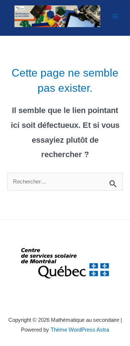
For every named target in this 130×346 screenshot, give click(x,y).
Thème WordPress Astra (80, 330)
